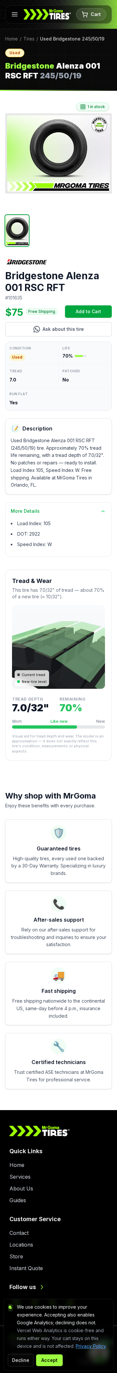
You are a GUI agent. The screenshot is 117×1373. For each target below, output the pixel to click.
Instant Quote (26, 1268)
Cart (96, 14)
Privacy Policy (91, 1346)
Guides (17, 1200)
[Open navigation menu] (14, 14)
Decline (20, 1360)
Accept (49, 1360)
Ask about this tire (77, 330)
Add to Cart (94, 313)
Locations (21, 1244)
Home (11, 38)
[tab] (17, 230)
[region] (58, 153)
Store (16, 1256)
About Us (21, 1188)
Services (20, 1176)
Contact (19, 1233)
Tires (28, 38)
